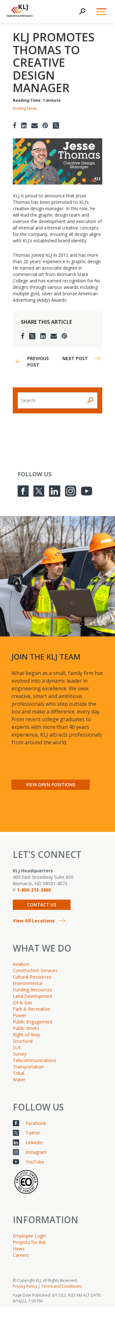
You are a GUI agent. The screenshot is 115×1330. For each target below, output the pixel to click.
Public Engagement (32, 1022)
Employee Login (29, 1236)
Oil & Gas (22, 1002)
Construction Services (35, 970)
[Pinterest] (45, 125)
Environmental (27, 983)
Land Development (32, 996)
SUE (17, 1047)
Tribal (18, 1073)
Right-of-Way (26, 1035)
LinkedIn (34, 1142)
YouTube (35, 1162)
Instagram (36, 1152)
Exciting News (25, 108)
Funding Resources (32, 990)
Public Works (26, 1028)
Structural (23, 1041)
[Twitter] (56, 125)
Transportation (28, 1067)
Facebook (36, 1123)
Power (19, 1015)
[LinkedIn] (24, 125)
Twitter (33, 1133)
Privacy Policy (25, 1286)
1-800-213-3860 (34, 890)
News (19, 1249)
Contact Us (41, 905)
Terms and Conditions (61, 1286)
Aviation (21, 964)
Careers (21, 1255)
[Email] (34, 125)
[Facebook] (14, 125)
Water (19, 1079)
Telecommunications (34, 1060)
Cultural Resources (32, 977)
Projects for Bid (29, 1242)
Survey (20, 1054)
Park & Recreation (31, 1009)
